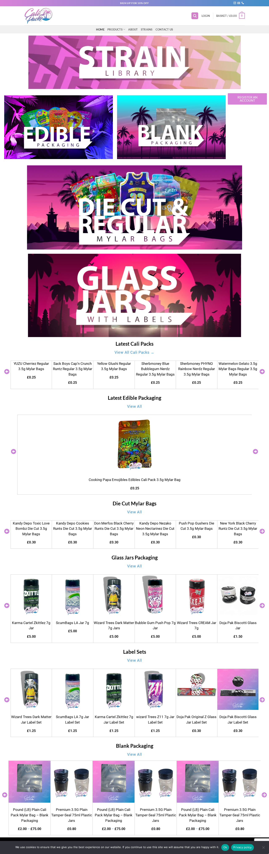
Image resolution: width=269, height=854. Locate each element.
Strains (147, 29)
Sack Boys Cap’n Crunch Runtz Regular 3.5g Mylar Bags (31, 368)
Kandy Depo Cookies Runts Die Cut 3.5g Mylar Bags (31, 528)
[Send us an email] (238, 3)
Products (115, 29)
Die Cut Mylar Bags (134, 503)
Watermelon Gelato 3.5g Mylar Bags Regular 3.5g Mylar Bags (196, 368)
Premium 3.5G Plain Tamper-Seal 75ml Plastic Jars (71, 815)
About (133, 29)
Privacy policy (242, 847)
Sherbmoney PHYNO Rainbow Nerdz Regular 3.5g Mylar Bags (155, 368)
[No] (263, 848)
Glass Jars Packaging (135, 557)
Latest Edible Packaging (134, 398)
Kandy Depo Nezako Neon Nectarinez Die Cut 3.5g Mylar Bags (114, 528)
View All (134, 406)
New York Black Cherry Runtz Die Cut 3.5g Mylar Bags (196, 528)
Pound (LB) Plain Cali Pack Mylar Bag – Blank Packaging (29, 815)
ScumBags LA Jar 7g (31, 623)
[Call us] (242, 3)
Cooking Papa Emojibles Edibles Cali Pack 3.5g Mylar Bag (135, 480)
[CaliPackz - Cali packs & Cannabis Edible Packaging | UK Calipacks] (40, 15)
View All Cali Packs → (134, 352)
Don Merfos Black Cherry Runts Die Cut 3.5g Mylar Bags (72, 528)
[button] (194, 15)
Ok (225, 847)
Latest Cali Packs (134, 344)
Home (100, 29)
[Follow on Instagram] (234, 3)
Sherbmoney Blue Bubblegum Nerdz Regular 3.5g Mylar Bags (114, 368)
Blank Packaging (134, 746)
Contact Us (164, 29)
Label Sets (134, 652)
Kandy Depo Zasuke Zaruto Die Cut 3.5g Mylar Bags (238, 528)
